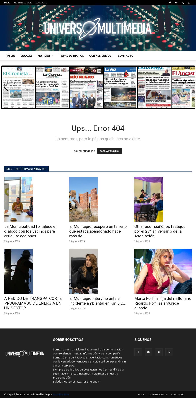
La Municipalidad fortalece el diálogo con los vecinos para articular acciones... (30, 231)
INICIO (7, 2)
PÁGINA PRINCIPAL (109, 151)
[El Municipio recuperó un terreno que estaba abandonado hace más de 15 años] (98, 199)
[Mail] (176, 2)
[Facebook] (170, 2)
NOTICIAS (44, 55)
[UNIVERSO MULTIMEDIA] (98, 28)
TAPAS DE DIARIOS (71, 55)
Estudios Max (61, 394)
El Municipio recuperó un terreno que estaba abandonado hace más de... (98, 231)
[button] (6, 87)
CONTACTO (41, 2)
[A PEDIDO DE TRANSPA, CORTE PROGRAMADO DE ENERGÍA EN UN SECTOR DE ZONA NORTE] (33, 271)
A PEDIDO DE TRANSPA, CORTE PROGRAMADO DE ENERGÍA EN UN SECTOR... (33, 303)
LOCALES (26, 55)
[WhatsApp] (189, 2)
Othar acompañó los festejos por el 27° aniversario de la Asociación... (159, 231)
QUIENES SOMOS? (23, 2)
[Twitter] (182, 2)
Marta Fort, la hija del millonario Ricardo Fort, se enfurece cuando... (162, 303)
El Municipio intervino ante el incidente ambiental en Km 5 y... (97, 301)
